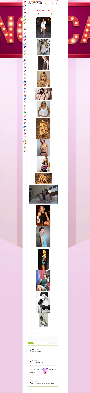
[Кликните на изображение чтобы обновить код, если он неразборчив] (51, 343)
